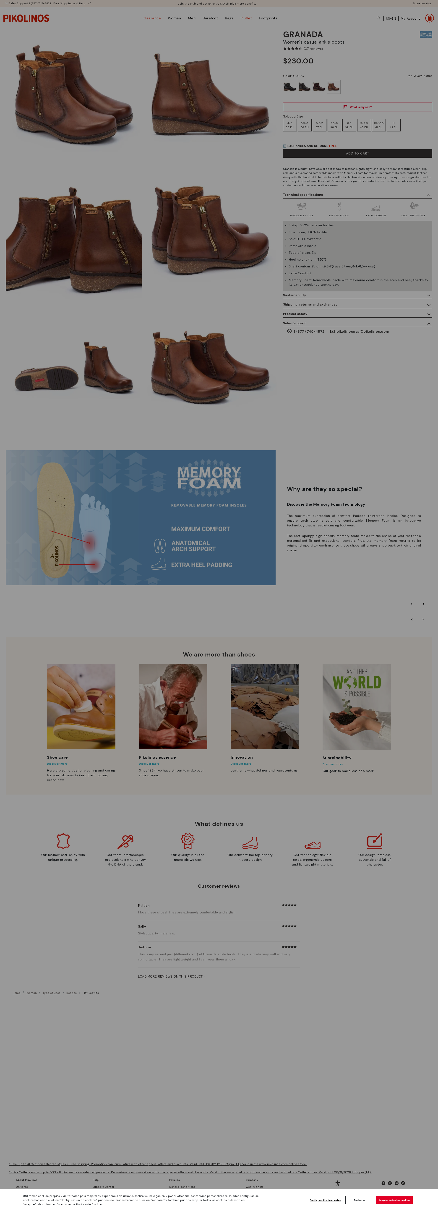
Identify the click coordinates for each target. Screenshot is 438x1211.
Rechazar (359, 1200)
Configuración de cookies (325, 1200)
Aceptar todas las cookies (394, 1200)
